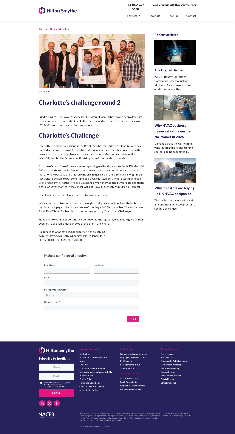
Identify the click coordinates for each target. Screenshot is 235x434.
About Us (154, 15)
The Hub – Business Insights (54, 28)
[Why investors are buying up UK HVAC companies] (175, 170)
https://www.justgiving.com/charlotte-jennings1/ (75, 235)
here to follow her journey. (92, 194)
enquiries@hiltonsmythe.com (177, 5)
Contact (191, 15)
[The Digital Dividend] (175, 52)
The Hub (173, 15)
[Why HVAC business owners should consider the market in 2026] (175, 107)
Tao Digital (105, 426)
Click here (103, 223)
